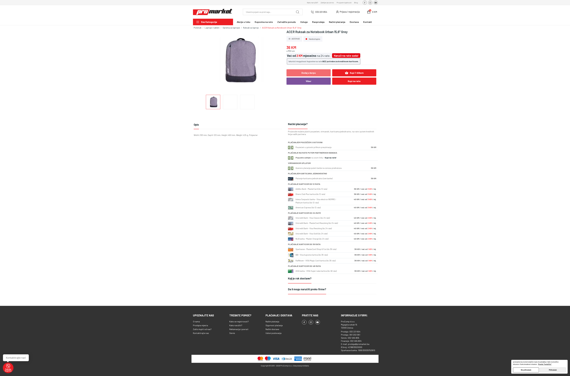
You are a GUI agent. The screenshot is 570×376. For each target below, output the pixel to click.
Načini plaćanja (272, 321)
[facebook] (365, 3)
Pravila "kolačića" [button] (545, 364)
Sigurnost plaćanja (274, 325)
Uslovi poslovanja (273, 333)
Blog (356, 2)
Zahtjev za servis (327, 2)
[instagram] (370, 3)
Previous (200, 60)
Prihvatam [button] (553, 370)
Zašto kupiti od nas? (202, 329)
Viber (308, 81)
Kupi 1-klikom (354, 73)
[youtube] (376, 3)
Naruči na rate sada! (346, 55)
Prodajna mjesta (200, 325)
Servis (232, 333)
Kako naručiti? (312, 2)
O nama (196, 321)
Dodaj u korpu (308, 72)
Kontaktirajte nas (201, 333)
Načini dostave (272, 329)
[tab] (332, 124)
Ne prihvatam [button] (526, 370)
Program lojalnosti (344, 2)
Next (276, 60)
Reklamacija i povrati (238, 329)
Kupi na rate (354, 81)
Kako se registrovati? (239, 321)
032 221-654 (321, 11)
